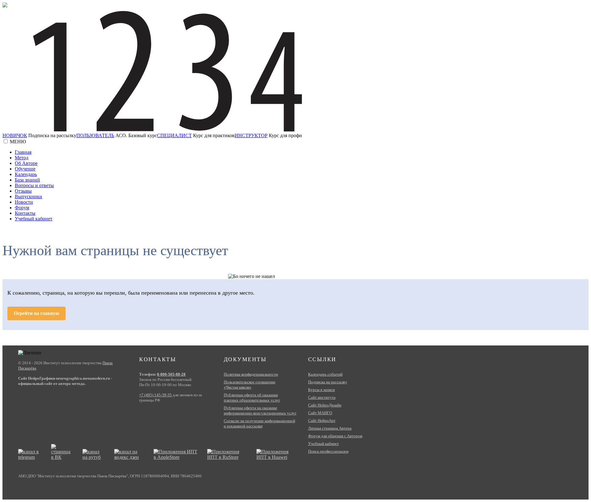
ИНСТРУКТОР (251, 135)
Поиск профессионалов (328, 451)
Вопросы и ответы (34, 185)
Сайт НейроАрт (322, 420)
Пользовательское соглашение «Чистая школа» (249, 385)
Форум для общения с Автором (335, 436)
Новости (24, 202)
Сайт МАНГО (320, 412)
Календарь (26, 174)
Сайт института (322, 397)
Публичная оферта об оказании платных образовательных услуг (252, 397)
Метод (21, 157)
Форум (22, 207)
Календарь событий (325, 374)
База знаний (27, 179)
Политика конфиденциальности (251, 374)
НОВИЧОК (14, 135)
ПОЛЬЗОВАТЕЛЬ (95, 135)
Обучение (25, 168)
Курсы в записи (321, 389)
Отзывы (23, 191)
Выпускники (28, 196)
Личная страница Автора (330, 428)
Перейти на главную (36, 313)
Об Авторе (26, 163)
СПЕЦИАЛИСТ (174, 135)
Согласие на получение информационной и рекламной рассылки (259, 423)
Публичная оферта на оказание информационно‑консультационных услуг (260, 410)
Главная (23, 152)
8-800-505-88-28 (171, 374)
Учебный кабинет (33, 218)
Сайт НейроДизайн (324, 405)
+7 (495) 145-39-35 (155, 395)
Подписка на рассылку (327, 382)
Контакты (25, 213)
